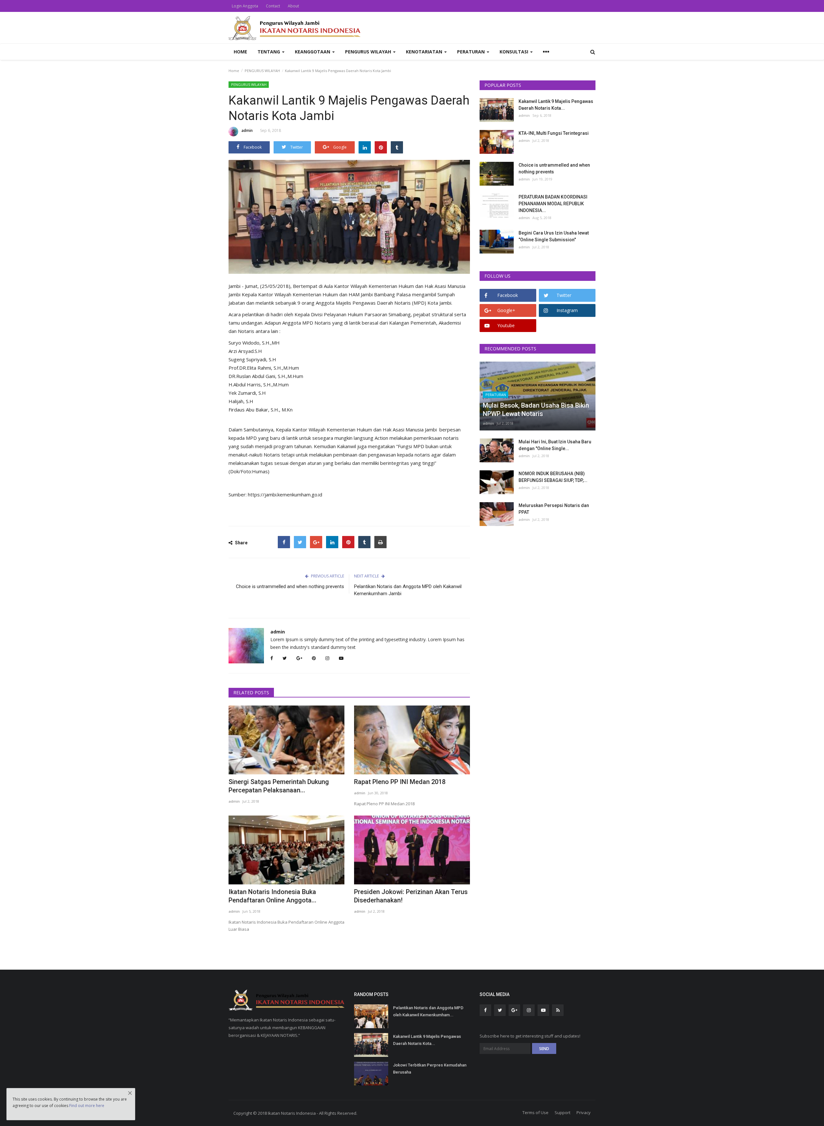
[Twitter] (300, 542)
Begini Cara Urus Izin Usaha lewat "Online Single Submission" (554, 236)
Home (240, 52)
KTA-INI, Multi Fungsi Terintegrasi (554, 133)
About (293, 6)
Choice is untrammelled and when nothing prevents (290, 586)
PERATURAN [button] (471, 52)
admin (247, 130)
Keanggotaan (313, 52)
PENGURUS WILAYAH (262, 70)
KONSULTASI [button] (514, 52)
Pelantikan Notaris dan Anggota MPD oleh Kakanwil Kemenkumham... (428, 1011)
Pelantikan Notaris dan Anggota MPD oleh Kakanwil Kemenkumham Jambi (408, 590)
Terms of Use (535, 1112)
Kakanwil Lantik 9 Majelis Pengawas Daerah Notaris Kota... (556, 105)
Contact (273, 6)
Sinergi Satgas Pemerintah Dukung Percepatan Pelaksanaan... (279, 786)
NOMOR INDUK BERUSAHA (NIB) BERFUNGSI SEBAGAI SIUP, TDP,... (553, 477)
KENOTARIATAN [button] (425, 52)
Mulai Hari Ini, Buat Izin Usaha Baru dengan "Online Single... (555, 445)
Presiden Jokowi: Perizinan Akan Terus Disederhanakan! (411, 896)
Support (562, 1112)
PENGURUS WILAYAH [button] (368, 52)
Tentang (269, 52)
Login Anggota (245, 6)
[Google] (316, 542)
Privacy (583, 1112)
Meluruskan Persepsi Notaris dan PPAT (554, 509)
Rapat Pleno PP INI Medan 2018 (399, 782)
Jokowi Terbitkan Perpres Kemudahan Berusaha (429, 1069)
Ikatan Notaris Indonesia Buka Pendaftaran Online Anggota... (272, 896)
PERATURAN (495, 394)
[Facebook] (284, 542)
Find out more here (86, 1105)
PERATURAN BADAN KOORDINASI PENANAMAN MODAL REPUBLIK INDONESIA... (553, 203)
